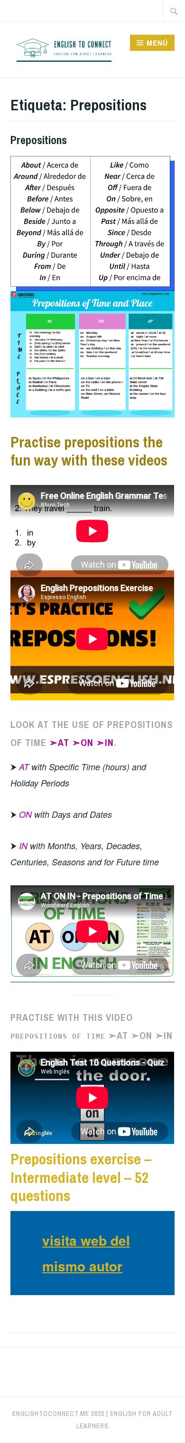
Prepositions (38, 139)
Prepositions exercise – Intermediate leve (80, 1168)
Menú (157, 43)
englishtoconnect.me (50, 1413)
